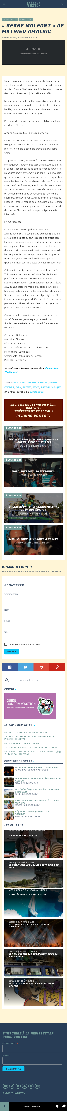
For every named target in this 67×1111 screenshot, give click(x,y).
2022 (15, 382)
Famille (43, 382)
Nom (6, 609)
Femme (53, 382)
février (9, 387)
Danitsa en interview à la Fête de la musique (37, 801)
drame (32, 382)
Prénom (6, 1055)
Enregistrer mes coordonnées (25, 644)
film (18, 387)
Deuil (23, 382)
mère (36, 387)
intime (27, 387)
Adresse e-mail (10, 1043)
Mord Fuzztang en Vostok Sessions (37, 767)
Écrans (14, 19)
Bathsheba (37, 392)
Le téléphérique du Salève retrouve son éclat (37, 790)
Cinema (6, 19)
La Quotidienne (26, 19)
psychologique (51, 387)
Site (6, 632)
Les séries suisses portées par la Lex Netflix (38, 779)
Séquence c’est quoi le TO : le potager (33, 812)
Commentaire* (11, 593)
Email (7, 620)
